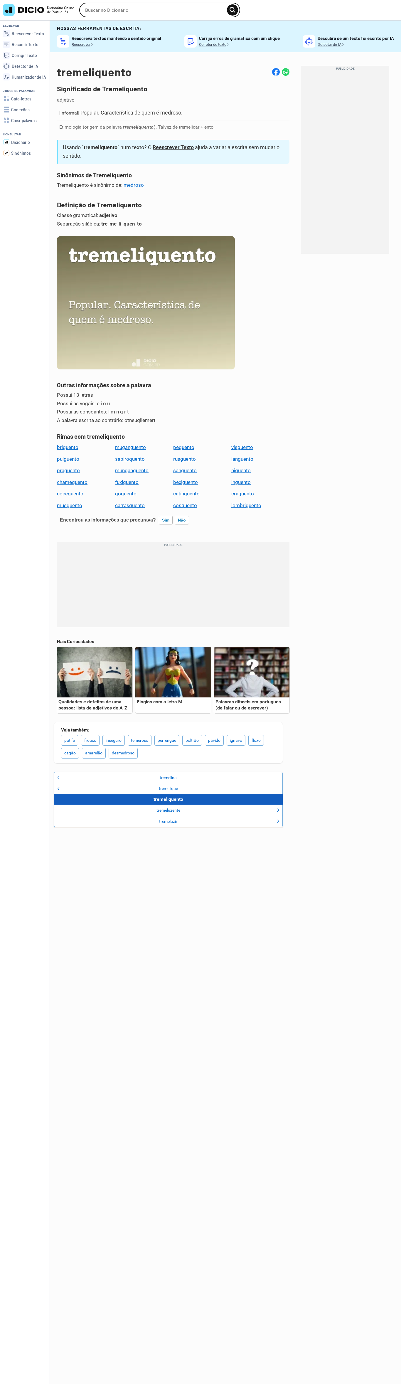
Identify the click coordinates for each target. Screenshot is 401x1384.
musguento (69, 505)
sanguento (185, 470)
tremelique (168, 788)
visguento (242, 447)
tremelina (168, 777)
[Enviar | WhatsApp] (285, 72)
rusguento (184, 459)
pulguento (68, 459)
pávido (214, 740)
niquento (241, 470)
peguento (183, 447)
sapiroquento (130, 459)
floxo (256, 740)
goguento (126, 494)
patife (69, 740)
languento (242, 459)
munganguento (132, 470)
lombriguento (246, 505)
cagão (70, 753)
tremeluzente (168, 810)
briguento (67, 447)
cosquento (185, 505)
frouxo (90, 740)
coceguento (70, 494)
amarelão (93, 753)
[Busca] (232, 10)
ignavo (236, 740)
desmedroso (123, 753)
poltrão (192, 740)
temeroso (139, 740)
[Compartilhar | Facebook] (276, 72)
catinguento (186, 494)
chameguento (72, 482)
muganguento (130, 447)
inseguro (114, 740)
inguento (241, 482)
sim (165, 520)
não (182, 520)
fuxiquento (127, 482)
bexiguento (185, 482)
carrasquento (130, 505)
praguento (68, 470)
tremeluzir (168, 821)
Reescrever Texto (173, 147)
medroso (134, 185)
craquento (242, 494)
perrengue (167, 740)
